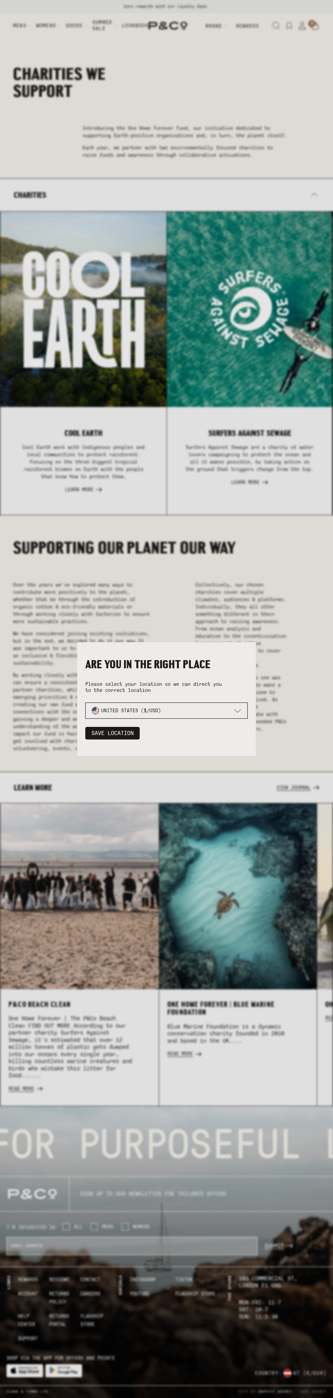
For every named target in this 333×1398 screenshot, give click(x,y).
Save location (112, 733)
